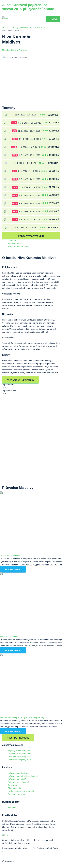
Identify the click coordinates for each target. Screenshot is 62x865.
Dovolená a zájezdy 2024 (19, 753)
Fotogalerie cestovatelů (18, 782)
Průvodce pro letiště (17, 779)
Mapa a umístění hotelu (19, 246)
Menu (55, 19)
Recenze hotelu (15, 243)
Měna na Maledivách (9, 636)
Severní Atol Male (37, 27)
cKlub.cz (6, 27)
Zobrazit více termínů (31, 236)
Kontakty (12, 807)
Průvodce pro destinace (19, 773)
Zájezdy (15, 27)
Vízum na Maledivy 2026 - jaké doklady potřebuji (22, 717)
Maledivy (24, 27)
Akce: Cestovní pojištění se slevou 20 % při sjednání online (28, 7)
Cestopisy (12, 785)
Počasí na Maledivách (10, 555)
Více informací (12, 569)
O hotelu (12, 240)
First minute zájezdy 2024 (19, 756)
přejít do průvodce (18, 738)
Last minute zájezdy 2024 (19, 760)
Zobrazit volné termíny (20, 380)
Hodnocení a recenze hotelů (21, 791)
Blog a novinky (14, 788)
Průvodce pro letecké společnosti (23, 776)
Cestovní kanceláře (17, 794)
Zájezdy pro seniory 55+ (19, 750)
